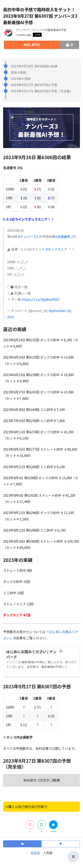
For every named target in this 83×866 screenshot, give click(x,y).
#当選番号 (62, 236)
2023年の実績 (21, 79)
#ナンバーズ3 (28, 236)
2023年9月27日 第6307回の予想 (34, 85)
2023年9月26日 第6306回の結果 (34, 66)
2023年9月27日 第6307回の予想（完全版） (42, 91)
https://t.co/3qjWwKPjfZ (40, 299)
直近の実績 (18, 72)
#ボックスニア (56, 249)
